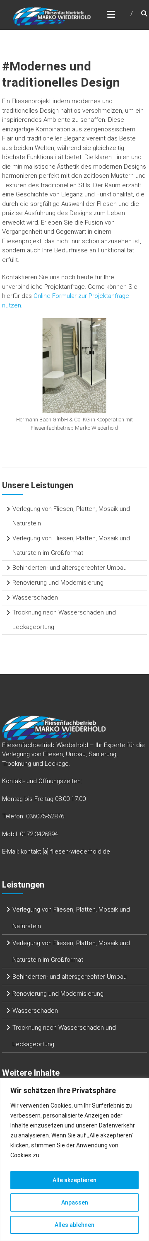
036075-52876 (45, 816)
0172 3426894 (39, 834)
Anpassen (74, 1202)
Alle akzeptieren (74, 1180)
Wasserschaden (35, 597)
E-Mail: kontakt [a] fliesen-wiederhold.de (56, 851)
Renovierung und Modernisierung (57, 582)
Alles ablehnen (74, 1225)
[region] (74, 1159)
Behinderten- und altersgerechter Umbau (69, 567)
